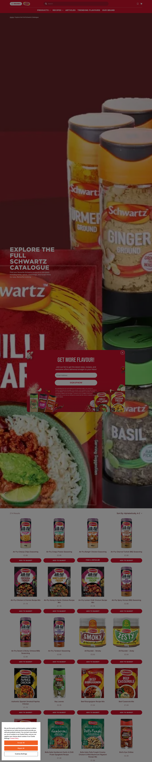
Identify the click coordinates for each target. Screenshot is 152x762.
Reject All (21, 748)
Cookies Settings (21, 754)
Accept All (21, 743)
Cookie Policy (14, 738)
